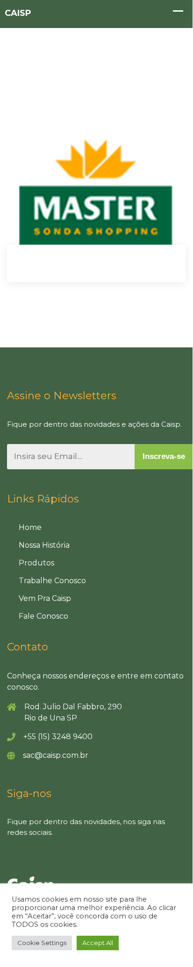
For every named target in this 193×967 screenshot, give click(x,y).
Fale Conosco (43, 616)
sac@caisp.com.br (55, 755)
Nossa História (44, 545)
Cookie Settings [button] (41, 942)
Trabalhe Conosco (52, 580)
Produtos (36, 562)
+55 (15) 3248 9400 (58, 736)
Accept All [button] (97, 942)
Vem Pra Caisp (45, 598)
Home (30, 527)
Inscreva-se (164, 456)
